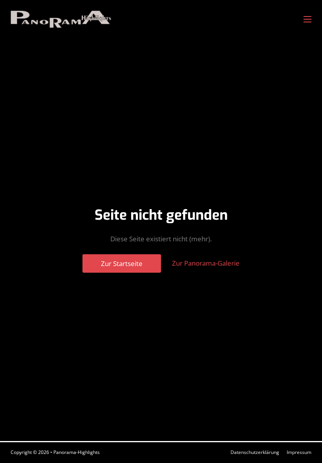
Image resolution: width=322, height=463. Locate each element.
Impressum (299, 452)
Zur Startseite (122, 263)
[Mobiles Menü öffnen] (307, 19)
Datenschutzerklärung (255, 452)
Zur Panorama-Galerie (206, 263)
